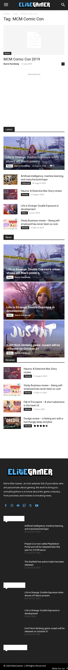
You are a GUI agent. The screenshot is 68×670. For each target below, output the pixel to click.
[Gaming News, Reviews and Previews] (34, 5)
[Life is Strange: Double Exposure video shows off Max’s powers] (34, 153)
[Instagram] (12, 506)
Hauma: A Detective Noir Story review (41, 191)
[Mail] (18, 506)
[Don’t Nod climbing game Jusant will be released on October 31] (34, 338)
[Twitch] (24, 506)
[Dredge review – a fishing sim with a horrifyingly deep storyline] (12, 423)
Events (7, 53)
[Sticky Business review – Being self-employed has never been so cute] (10, 224)
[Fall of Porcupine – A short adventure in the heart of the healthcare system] (12, 406)
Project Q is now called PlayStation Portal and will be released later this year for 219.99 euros (42, 546)
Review (25, 194)
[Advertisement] (34, 97)
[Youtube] (37, 506)
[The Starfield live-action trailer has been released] (12, 567)
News (9, 166)
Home (6, 13)
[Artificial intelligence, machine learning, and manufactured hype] (10, 179)
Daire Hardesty (11, 63)
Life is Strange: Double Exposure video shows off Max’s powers (33, 271)
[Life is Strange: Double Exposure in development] (10, 209)
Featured (26, 183)
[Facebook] (5, 506)
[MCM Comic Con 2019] (34, 40)
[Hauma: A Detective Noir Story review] (10, 194)
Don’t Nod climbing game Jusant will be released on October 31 (33, 346)
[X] (30, 506)
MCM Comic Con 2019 (21, 59)
